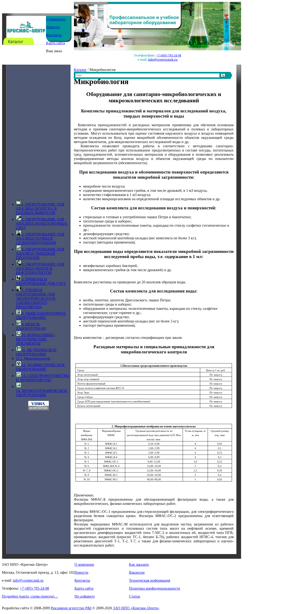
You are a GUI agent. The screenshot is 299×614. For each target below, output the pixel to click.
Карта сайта (55, 43)
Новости (53, 27)
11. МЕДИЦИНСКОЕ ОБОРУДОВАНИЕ (36, 352)
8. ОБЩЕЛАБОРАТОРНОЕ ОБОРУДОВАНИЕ (41, 315)
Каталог (80, 70)
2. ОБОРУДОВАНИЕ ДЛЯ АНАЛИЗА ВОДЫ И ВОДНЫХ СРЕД (42, 223)
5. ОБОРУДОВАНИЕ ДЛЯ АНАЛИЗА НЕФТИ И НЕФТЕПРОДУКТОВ (40, 268)
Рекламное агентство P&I (71, 608)
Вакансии (137, 572)
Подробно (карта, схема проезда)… (30, 596)
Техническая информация (149, 580)
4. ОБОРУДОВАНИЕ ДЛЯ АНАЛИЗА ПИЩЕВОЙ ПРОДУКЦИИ (40, 253)
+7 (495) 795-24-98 (169, 55)
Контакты (54, 35)
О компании (56, 19)
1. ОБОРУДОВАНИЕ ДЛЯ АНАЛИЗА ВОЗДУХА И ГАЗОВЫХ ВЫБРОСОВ (40, 208)
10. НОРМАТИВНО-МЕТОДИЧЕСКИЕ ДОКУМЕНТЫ (35, 339)
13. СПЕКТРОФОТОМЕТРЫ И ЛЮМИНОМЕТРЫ (42, 378)
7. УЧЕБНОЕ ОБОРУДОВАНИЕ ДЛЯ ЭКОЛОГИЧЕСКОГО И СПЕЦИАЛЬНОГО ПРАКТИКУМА (35, 298)
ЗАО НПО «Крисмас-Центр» (136, 608)
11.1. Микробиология (33, 358)
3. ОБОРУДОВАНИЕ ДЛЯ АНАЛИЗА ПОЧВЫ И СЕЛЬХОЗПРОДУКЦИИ (40, 238)
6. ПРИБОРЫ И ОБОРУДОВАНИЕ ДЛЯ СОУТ (41, 281)
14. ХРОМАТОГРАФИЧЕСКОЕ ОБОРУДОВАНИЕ (41, 393)
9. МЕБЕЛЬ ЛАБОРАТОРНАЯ (31, 326)
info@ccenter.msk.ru (163, 59)
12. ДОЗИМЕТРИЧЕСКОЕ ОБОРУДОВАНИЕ (40, 367)
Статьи (134, 596)
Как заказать (139, 564)
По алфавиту (85, 596)
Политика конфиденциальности (154, 588)
